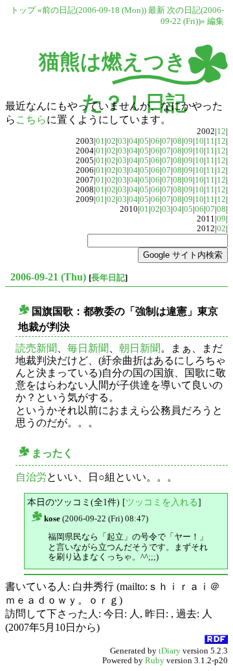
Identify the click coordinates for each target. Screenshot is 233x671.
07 (166, 141)
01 (100, 141)
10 (199, 141)
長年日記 (108, 277)
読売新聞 (36, 348)
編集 (215, 21)
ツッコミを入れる (162, 502)
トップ (23, 10)
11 (210, 141)
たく (62, 453)
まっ (42, 453)
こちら (31, 119)
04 (133, 141)
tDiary (170, 650)
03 (122, 141)
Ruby (154, 660)
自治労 (31, 477)
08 (177, 141)
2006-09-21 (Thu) (48, 276)
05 (144, 141)
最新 (156, 10)
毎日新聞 (88, 348)
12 (221, 131)
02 (111, 141)
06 (155, 141)
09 (188, 141)
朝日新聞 (140, 348)
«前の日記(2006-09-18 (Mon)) (92, 10)
